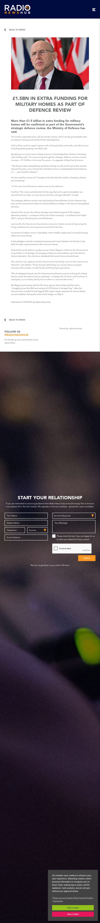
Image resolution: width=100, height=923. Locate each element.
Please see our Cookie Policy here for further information (72, 899)
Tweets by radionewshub (70, 328)
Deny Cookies (73, 914)
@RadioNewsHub (16, 334)
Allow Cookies (73, 908)
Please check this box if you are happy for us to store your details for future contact (76, 538)
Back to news (17, 30)
